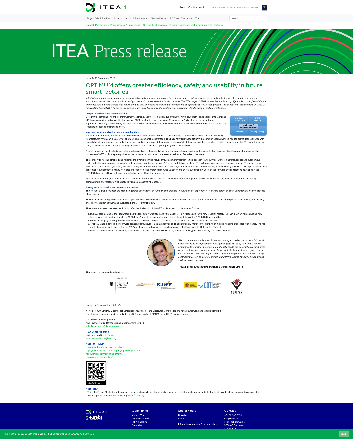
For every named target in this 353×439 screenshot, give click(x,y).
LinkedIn (182, 415)
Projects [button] (117, 18)
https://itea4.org (136, 395)
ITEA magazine (139, 422)
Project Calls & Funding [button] (98, 18)
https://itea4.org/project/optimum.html (105, 347)
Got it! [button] (344, 434)
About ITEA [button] (193, 18)
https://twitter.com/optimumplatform (104, 353)
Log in (183, 7)
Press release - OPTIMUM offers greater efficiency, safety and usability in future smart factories (175, 25)
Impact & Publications (96, 25)
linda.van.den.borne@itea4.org (101, 338)
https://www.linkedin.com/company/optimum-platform (113, 350)
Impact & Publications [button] (136, 18)
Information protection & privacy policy (197, 424)
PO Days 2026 (177, 18)
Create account (196, 7)
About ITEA (138, 415)
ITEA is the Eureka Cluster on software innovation (234, 7)
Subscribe (137, 425)
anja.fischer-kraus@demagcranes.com (105, 326)
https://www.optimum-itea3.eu (101, 357)
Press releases (117, 25)
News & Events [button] (158, 18)
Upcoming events (140, 418)
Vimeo (181, 418)
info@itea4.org (231, 418)
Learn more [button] (88, 434)
